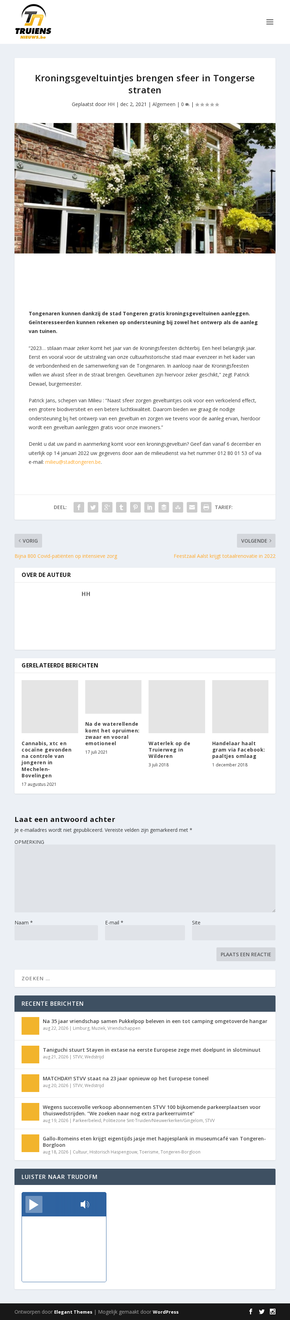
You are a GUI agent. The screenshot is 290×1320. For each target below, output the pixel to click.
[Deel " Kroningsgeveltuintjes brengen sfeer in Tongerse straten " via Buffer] (164, 507)
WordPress (166, 1312)
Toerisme (148, 1152)
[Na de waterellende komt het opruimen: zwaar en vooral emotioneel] (113, 697)
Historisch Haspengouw (113, 1152)
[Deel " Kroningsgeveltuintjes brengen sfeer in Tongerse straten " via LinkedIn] (150, 507)
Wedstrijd (94, 1057)
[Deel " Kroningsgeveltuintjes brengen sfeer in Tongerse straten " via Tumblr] (121, 507)
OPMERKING (29, 842)
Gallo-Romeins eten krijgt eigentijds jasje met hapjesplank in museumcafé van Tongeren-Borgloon (154, 1141)
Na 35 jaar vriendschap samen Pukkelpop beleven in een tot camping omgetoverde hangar (155, 1021)
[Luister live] (33, 1204)
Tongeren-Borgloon (181, 1152)
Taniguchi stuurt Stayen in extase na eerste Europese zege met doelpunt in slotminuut (152, 1049)
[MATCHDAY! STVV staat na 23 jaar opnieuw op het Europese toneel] (30, 1083)
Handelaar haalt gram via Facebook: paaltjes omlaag (238, 749)
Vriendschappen (124, 1028)
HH (111, 104)
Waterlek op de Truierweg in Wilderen (169, 749)
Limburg (81, 1028)
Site (196, 922)
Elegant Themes (73, 1312)
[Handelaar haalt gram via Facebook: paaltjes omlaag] (240, 706)
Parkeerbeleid (87, 1120)
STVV (77, 1057)
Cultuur (80, 1152)
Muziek (98, 1028)
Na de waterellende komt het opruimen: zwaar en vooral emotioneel (112, 733)
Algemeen (163, 104)
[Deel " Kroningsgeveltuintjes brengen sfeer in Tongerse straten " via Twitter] (93, 507)
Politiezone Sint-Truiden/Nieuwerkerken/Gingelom (153, 1120)
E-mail (114, 922)
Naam (23, 922)
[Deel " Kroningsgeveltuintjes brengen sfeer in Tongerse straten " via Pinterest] (135, 507)
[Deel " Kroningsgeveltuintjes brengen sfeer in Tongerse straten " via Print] (206, 507)
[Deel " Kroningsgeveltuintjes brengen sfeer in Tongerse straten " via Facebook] (79, 507)
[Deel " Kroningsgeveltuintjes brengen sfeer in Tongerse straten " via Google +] (107, 507)
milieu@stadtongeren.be (73, 462)
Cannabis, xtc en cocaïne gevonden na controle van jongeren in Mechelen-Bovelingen (46, 759)
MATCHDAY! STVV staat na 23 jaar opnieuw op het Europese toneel (126, 1078)
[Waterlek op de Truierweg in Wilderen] (177, 706)
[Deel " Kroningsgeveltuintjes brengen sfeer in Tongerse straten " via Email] (192, 507)
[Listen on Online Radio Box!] (99, 1205)
